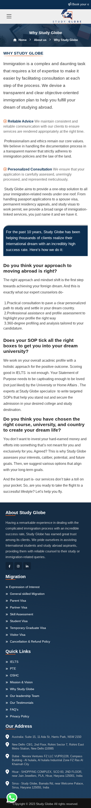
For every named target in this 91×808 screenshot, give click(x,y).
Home (22, 40)
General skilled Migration (27, 593)
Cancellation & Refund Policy (29, 641)
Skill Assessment (21, 614)
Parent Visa (17, 600)
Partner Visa (18, 607)
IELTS (13, 661)
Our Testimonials (21, 702)
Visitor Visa (17, 634)
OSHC (14, 675)
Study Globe (45, 804)
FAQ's (13, 709)
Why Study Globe (21, 689)
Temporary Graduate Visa (27, 628)
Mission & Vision (21, 682)
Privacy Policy (19, 716)
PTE (12, 668)
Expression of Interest (24, 587)
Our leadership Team (24, 696)
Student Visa (18, 621)
